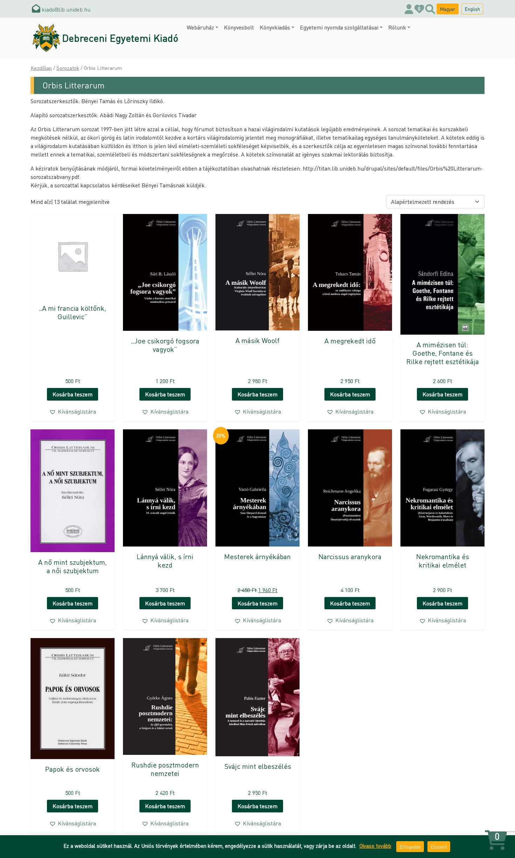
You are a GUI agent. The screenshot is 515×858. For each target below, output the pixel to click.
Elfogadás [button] (410, 846)
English (472, 9)
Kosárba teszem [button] (72, 394)
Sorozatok (67, 68)
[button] (72, 411)
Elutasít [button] (439, 846)
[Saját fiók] (409, 8)
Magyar (447, 9)
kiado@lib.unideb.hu (65, 9)
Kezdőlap (41, 68)
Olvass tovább (375, 845)
